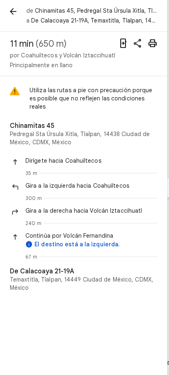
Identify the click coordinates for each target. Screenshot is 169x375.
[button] (91, 161)
